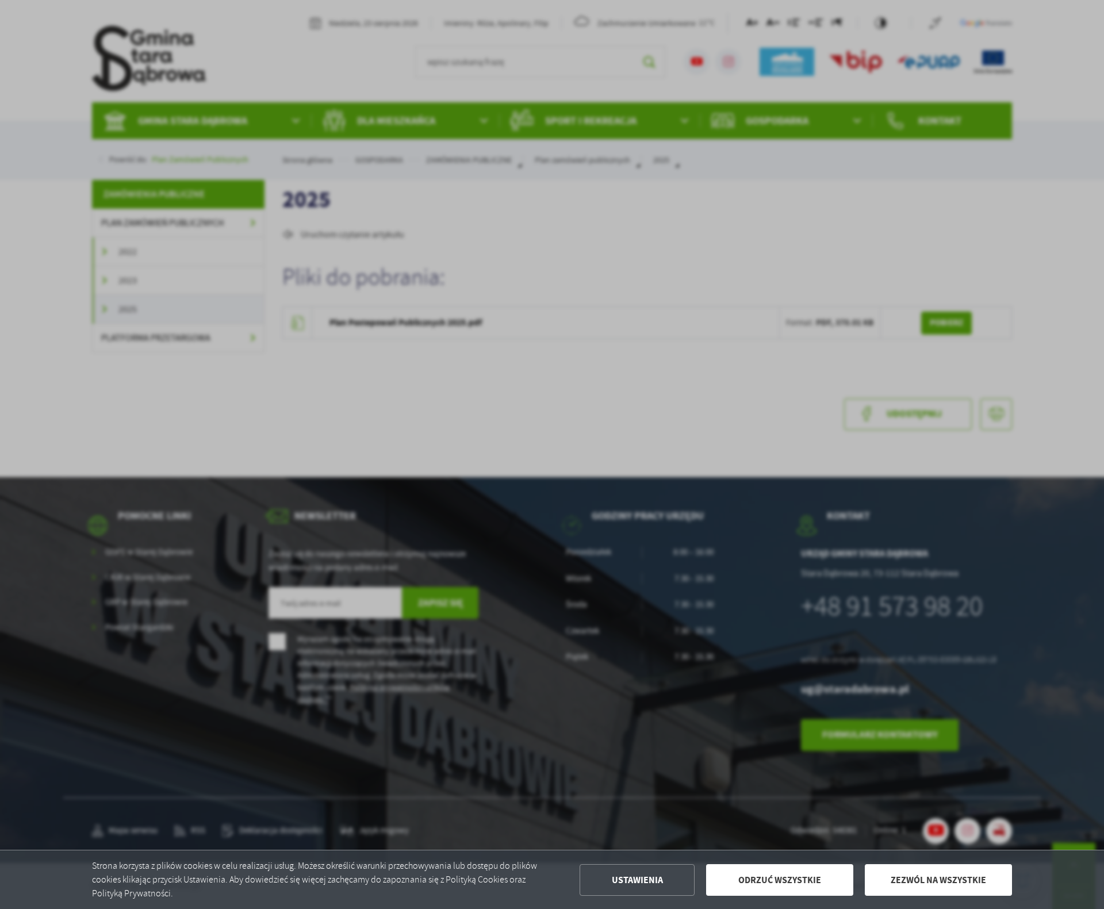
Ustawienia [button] (637, 880)
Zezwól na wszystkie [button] (938, 880)
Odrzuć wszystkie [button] (779, 880)
